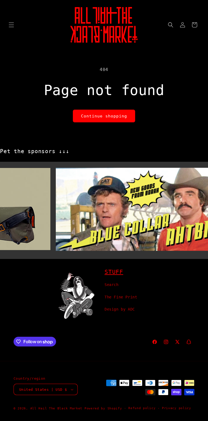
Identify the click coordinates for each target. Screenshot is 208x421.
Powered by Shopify (103, 408)
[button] (11, 25)
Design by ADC (120, 309)
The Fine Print (121, 297)
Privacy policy (176, 408)
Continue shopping (104, 116)
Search (112, 284)
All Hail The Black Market (56, 408)
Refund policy (141, 408)
